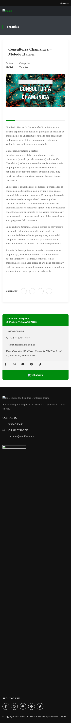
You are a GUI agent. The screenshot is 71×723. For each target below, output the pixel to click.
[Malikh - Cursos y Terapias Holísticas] (13, 11)
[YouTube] (23, 364)
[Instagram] (14, 364)
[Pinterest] (49, 291)
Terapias (23, 67)
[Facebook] (24, 291)
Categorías (24, 63)
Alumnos (64, 3)
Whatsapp (37, 375)
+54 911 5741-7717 (18, 430)
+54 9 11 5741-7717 (19, 338)
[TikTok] (40, 364)
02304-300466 (16, 331)
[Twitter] (41, 291)
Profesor (10, 63)
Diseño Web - (57, 716)
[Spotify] (31, 364)
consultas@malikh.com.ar (21, 344)
